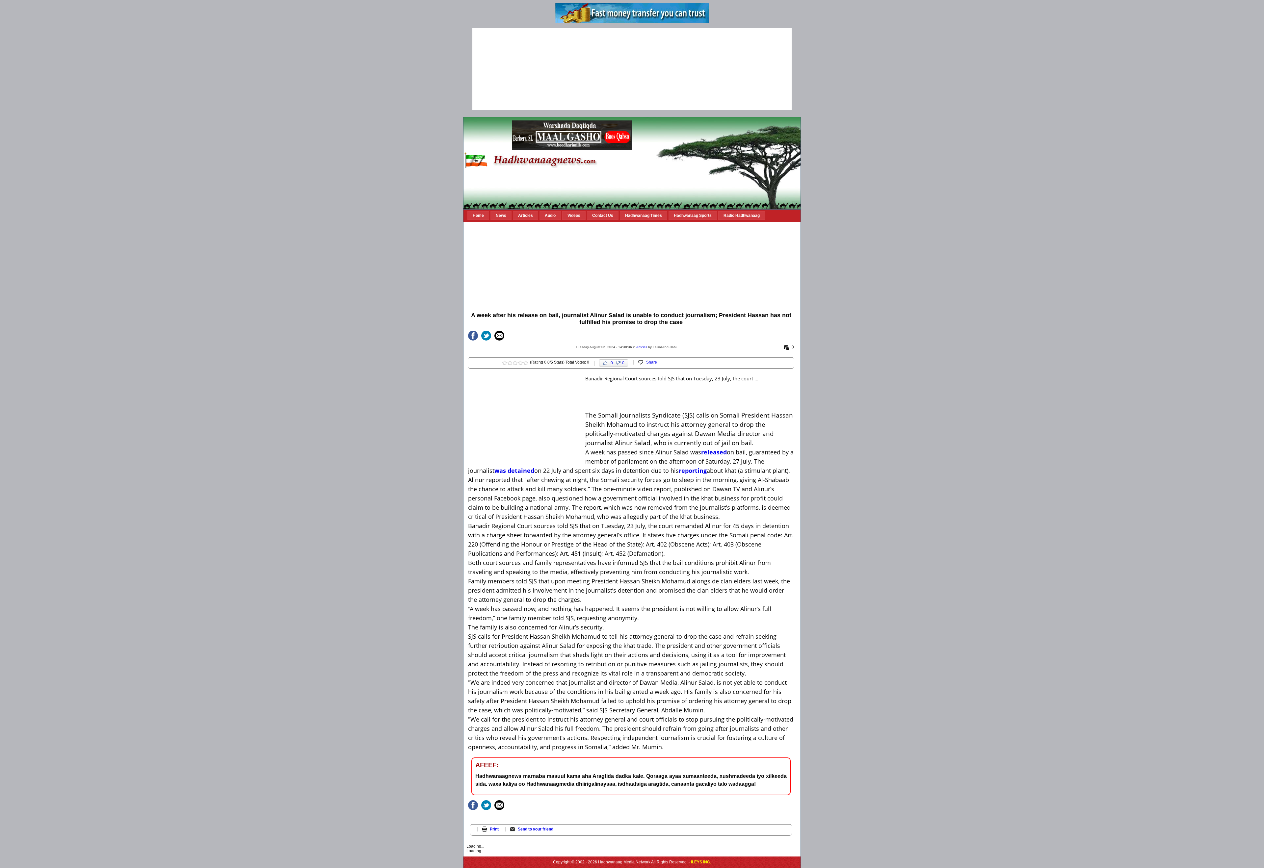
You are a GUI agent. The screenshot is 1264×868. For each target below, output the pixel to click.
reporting (693, 470)
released (714, 452)
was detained (514, 470)
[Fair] (510, 363)
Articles (641, 347)
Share (651, 362)
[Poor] (504, 363)
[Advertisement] (632, 69)
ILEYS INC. (701, 862)
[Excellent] (525, 363)
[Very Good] (520, 363)
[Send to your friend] (499, 336)
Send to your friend (535, 829)
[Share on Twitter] (486, 336)
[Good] (515, 363)
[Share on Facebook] (473, 336)
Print (494, 829)
